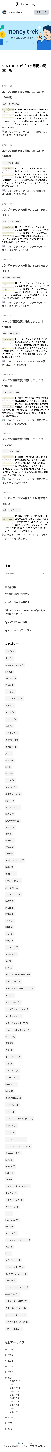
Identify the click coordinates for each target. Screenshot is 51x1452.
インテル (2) (11, 1233)
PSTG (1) (9, 914)
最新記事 (10, 587)
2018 (10, 1428)
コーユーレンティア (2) (15, 1139)
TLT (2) (8, 1213)
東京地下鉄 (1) (11, 887)
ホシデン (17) (11, 1193)
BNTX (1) (9, 901)
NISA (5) (9, 773)
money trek (15, 12)
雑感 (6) (9, 726)
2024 (10, 1360)
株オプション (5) (13, 794)
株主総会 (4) (11, 747)
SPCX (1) (9, 685)
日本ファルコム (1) (13, 1329)
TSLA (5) (9, 920)
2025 (10, 1355)
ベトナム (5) (11, 719)
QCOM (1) (9, 847)
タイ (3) (9, 1064)
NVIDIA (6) (10, 1036)
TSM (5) (9, 853)
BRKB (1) (9, 1160)
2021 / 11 (14, 1384)
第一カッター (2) (13, 1002)
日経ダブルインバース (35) (17, 1322)
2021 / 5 (14, 1398)
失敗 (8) (9, 1050)
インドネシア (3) (13, 1057)
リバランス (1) (11, 733)
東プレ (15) (10, 827)
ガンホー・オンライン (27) (17, 1030)
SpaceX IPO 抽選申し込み (18, 630)
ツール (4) (10, 780)
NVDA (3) (9, 814)
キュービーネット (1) (14, 860)
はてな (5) (10, 691)
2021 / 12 (15, 1381)
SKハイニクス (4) (13, 881)
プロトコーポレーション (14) (18, 1146)
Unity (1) (9, 940)
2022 (10, 1372)
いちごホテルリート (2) (15, 1315)
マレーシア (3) (12, 1077)
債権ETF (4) (10, 874)
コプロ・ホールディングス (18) (19, 1118)
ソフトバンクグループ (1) (16, 1023)
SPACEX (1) (10, 678)
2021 (10, 1377)
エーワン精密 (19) (13, 981)
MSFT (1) (9, 1173)
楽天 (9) (9, 934)
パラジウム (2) (12, 1105)
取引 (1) (8, 754)
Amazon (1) (10, 1280)
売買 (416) (10, 651)
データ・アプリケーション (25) (19, 988)
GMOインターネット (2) (16, 1274)
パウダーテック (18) (14, 1200)
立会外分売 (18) (12, 1207)
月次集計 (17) (11, 787)
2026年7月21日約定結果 (17, 594)
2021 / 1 (14, 1411)
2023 (10, 1366)
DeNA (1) (9, 760)
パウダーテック (15, 222)
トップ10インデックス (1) (16, 1009)
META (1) (9, 1226)
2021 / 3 (14, 1405)
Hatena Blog (22, 1446)
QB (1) (8, 961)
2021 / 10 (15, 1388)
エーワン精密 (14, 104)
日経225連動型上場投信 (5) (17, 974)
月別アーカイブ (14, 1342)
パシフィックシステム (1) (16, 1287)
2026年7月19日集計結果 (17, 602)
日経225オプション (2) (15, 1308)
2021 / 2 (14, 1408)
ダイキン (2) (11, 954)
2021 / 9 (14, 1391)
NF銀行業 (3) (11, 1084)
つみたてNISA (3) (13, 1098)
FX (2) (8, 1253)
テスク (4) (10, 1112)
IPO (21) (9, 672)
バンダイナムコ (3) (14, 698)
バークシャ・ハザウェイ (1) (17, 1240)
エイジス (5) (11, 1125)
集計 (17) (9, 658)
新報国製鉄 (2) (12, 1294)
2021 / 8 (14, 1394)
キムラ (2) (9, 995)
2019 (10, 1423)
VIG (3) (8, 1179)
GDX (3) (9, 1043)
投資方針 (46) (11, 740)
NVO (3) (9, 867)
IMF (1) (8, 767)
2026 (10, 1349)
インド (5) (10, 712)
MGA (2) (9, 1091)
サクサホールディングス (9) (17, 1186)
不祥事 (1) (9, 705)
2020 (10, 1417)
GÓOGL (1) (10, 1166)
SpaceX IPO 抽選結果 (16, 622)
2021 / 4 (14, 1401)
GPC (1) (8, 834)
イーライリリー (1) (13, 1016)
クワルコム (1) (11, 947)
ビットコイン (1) (12, 807)
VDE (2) (9, 1247)
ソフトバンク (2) (13, 894)
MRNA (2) (9, 840)
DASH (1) (9, 908)
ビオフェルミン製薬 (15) (16, 1301)
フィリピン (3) (12, 1070)
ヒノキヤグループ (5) (14, 1267)
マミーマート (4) (13, 1260)
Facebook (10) (12, 1220)
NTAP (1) (9, 927)
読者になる (41, 12)
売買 (4, 104)
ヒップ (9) (10, 1132)
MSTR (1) (9, 801)
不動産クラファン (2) (15, 665)
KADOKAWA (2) (12, 821)
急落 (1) (8, 968)
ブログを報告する (38, 1446)
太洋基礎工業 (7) (13, 1153)
